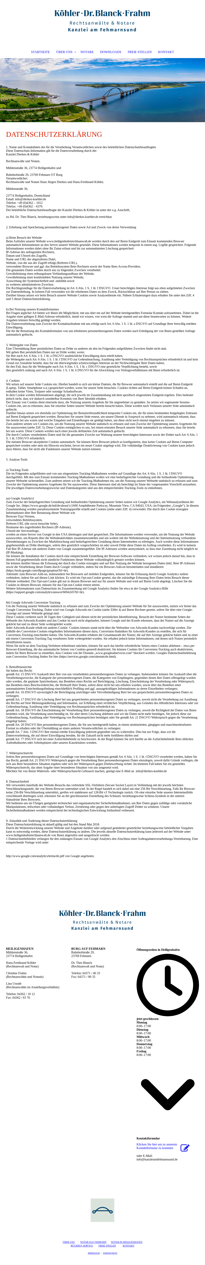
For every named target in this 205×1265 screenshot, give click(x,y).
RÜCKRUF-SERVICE (82, 1245)
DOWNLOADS (110, 52)
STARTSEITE (40, 52)
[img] (102, 21)
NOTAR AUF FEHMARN (93, 1242)
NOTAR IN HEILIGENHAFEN (126, 1242)
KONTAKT (166, 52)
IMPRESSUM (94, 1253)
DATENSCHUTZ (110, 1253)
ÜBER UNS (64, 52)
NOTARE (87, 52)
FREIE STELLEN (140, 52)
